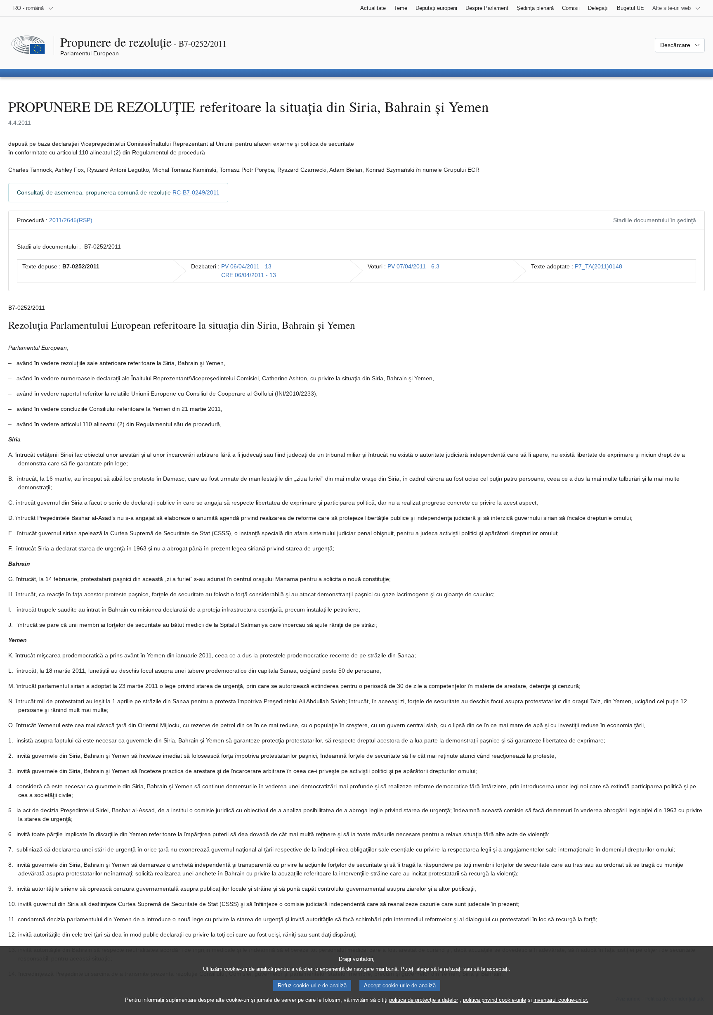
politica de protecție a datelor (423, 1000)
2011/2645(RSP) (70, 220)
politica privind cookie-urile (494, 1000)
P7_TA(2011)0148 (598, 266)
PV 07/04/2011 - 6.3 (413, 266)
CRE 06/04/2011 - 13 (248, 275)
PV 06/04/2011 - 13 (246, 266)
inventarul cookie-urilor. (561, 1000)
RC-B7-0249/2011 (196, 192)
